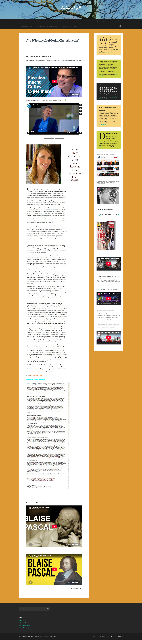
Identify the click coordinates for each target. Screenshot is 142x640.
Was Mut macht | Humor (97, 21)
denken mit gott (71, 7)
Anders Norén (110, 636)
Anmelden (23, 620)
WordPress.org (24, 628)
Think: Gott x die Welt (42, 21)
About (76, 26)
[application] (109, 264)
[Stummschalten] (116, 269)
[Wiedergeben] (98, 269)
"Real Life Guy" (106, 212)
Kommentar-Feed (25, 625)
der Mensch (80, 21)
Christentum (25, 21)
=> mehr (109, 52)
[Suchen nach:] (34, 609)
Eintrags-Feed (24, 623)
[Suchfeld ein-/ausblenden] (120, 26)
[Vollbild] (118, 269)
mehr (105, 283)
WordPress (53, 636)
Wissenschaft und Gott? (63, 21)
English (65, 26)
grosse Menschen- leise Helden (47, 26)
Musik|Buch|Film (26, 26)
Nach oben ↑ (119, 636)
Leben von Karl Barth (104, 147)
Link (116, 319)
